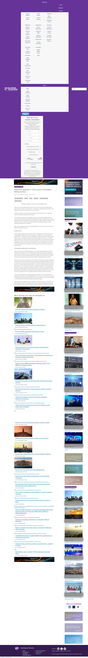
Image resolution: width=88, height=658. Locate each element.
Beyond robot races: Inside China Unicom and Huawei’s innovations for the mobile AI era (32, 485)
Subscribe (33, 167)
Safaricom (36, 198)
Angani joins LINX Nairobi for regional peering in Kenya (33, 454)
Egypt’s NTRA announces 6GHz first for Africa (29, 331)
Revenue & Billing (19, 186)
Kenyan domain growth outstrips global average (30, 325)
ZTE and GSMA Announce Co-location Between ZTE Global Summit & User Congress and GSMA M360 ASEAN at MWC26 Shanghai (34, 511)
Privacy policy (33, 164)
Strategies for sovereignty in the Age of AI (72, 293)
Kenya (31, 198)
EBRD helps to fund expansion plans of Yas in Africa (31, 438)
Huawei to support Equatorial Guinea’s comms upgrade (32, 422)
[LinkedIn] (69, 607)
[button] (27, 5)
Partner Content (18, 200)
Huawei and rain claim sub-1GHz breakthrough (29, 470)
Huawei (26, 198)
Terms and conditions (36, 162)
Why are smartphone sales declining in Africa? (30, 309)
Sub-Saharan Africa (19, 198)
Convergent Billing (44, 198)
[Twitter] (73, 607)
